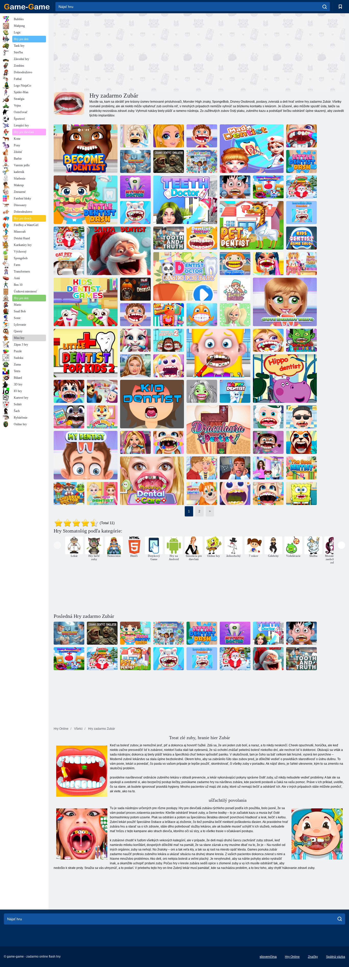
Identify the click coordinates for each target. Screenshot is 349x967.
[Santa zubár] (119, 251)
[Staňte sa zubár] (86, 148)
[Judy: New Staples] (69, 416)
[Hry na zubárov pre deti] (185, 276)
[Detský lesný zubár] (168, 314)
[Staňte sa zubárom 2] (168, 340)
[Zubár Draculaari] (218, 429)
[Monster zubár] (301, 340)
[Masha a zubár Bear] (102, 391)
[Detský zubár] (135, 212)
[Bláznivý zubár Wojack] (235, 263)
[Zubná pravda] (168, 238)
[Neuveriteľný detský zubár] (301, 212)
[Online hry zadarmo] (27, 6)
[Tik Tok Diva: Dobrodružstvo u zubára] (135, 365)
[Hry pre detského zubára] (86, 302)
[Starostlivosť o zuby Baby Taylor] (268, 467)
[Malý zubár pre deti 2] (235, 186)
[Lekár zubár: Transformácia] (268, 263)
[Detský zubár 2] (69, 493)
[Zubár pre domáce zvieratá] (69, 263)
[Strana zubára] (135, 135)
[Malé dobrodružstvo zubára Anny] (102, 493)
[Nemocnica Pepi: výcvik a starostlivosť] (202, 161)
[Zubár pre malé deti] (218, 353)
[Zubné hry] (268, 442)
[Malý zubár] (202, 135)
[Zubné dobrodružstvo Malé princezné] (168, 442)
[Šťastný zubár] (235, 391)
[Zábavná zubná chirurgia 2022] (168, 365)
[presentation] (57, 545)
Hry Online (292, 957)
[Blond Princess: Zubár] (135, 442)
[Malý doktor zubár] (268, 340)
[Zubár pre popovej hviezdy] (301, 416)
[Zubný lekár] (252, 225)
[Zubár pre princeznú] (268, 416)
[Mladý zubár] (235, 289)
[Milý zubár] (285, 302)
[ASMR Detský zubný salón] (301, 238)
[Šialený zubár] (252, 148)
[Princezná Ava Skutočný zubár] (202, 467)
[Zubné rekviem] (235, 467)
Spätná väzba (335, 957)
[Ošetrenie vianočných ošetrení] (301, 186)
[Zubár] (185, 199)
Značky (313, 957)
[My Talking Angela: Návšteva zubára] (135, 340)
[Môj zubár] (135, 186)
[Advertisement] (126, 52)
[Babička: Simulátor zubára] (168, 161)
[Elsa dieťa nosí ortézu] (268, 493)
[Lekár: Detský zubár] (135, 314)
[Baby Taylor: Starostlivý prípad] (69, 391)
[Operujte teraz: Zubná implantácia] (135, 161)
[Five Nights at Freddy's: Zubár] (135, 289)
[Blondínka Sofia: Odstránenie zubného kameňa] (301, 263)
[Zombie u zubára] (202, 391)
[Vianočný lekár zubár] (69, 238)
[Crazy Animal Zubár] (102, 416)
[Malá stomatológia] (301, 161)
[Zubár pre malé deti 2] (86, 353)
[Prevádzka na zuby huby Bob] (301, 493)
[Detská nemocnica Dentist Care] (268, 186)
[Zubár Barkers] (235, 314)
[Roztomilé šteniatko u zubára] (202, 493)
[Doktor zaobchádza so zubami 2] (235, 493)
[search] (324, 6)
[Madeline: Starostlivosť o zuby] (152, 480)
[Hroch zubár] (285, 378)
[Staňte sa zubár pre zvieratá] (301, 442)
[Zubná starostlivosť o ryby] (202, 314)
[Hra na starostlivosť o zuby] (301, 135)
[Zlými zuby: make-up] (168, 135)
